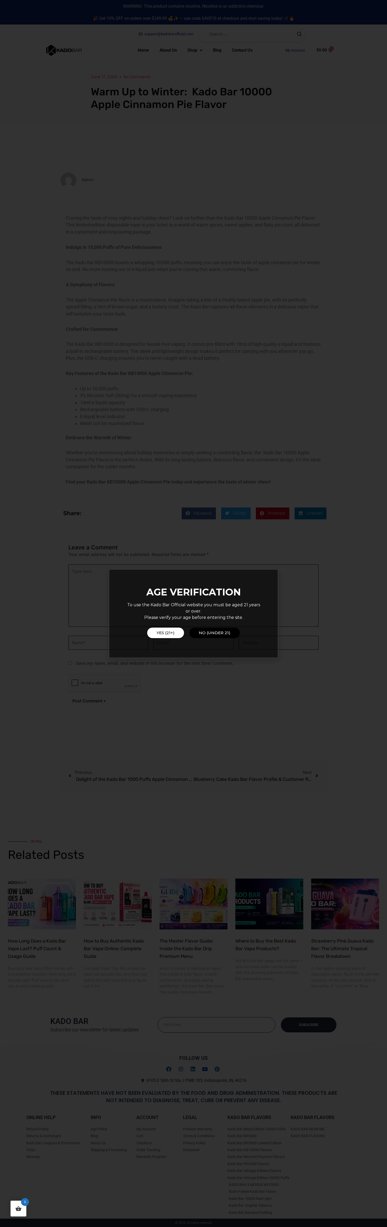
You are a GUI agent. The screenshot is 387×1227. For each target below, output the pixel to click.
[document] (193, 613)
